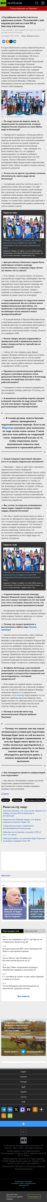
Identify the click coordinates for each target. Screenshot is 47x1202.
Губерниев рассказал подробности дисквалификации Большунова (18, 826)
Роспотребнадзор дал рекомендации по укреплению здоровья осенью (21, 987)
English (23, 1071)
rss (3, 1115)
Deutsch (23, 1076)
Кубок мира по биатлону (34, 800)
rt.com (23, 1151)
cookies (9, 1199)
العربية (23, 1086)
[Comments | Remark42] (23, 860)
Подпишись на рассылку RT (10, 1115)
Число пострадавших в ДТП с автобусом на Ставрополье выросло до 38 (22, 940)
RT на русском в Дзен (41, 1109)
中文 (23, 1102)
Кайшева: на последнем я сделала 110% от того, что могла (22, 833)
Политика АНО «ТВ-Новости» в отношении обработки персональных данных (23, 1167)
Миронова (8, 427)
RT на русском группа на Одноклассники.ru (35, 1109)
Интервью (17, 800)
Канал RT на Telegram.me (3, 1109)
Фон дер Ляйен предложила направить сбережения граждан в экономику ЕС (20, 968)
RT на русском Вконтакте (10, 1109)
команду (20, 695)
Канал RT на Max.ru (22, 1109)
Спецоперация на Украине (23, 8)
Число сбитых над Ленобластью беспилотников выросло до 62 (17, 959)
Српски (23, 1097)
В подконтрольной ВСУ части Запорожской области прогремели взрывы (22, 949)
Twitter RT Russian (16, 1109)
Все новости (23, 996)
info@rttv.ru (35, 1163)
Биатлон (6, 800)
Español (23, 1092)
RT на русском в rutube (28, 1109)
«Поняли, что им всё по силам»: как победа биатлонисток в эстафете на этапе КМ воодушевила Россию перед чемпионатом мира (22, 244)
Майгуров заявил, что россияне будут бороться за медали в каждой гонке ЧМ (24, 839)
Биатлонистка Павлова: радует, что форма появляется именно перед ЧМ (22, 820)
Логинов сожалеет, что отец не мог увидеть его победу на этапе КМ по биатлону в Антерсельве (24, 813)
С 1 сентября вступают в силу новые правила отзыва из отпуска (23, 977)
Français (23, 1081)
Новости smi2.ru (5, 875)
